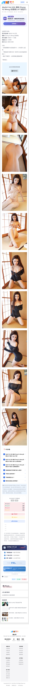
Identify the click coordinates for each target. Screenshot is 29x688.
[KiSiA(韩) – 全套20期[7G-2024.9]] (5, 619)
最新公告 (8, 677)
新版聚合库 (21, 664)
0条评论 (21, 12)
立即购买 (15, 514)
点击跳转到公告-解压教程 (8, 595)
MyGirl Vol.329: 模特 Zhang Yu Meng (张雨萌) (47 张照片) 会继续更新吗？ (15, 465)
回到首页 (8, 666)
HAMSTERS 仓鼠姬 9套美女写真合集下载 (18, 608)
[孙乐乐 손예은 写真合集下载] (5, 604)
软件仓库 (21, 650)
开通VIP (15, 517)
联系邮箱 (21, 660)
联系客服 (15, 521)
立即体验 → (14, 23)
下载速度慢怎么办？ (10, 477)
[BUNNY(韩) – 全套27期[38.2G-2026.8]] (5, 614)
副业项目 (21, 652)
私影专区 (8, 671)
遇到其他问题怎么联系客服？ (12, 481)
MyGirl (10, 33)
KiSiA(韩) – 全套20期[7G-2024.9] (16, 618)
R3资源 (7, 652)
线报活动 (8, 662)
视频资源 (8, 654)
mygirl (6, 576)
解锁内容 (15, 70)
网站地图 (8, 664)
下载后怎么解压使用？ (10, 473)
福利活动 (8, 675)
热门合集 (8, 673)
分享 (14, 579)
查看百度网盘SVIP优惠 (14, 569)
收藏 (19, 579)
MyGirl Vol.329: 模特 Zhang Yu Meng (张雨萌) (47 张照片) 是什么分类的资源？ (15, 460)
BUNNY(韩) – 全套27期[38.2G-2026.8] (18, 612)
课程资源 (21, 648)
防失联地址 (21, 662)
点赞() (24, 579)
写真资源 (11, 12)
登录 (23, 2)
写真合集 (8, 650)
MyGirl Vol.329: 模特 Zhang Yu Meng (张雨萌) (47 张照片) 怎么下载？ (15, 455)
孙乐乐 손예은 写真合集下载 (15, 602)
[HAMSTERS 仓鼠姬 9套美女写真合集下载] (5, 609)
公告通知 (8, 660)
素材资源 (21, 654)
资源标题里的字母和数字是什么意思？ (14, 470)
